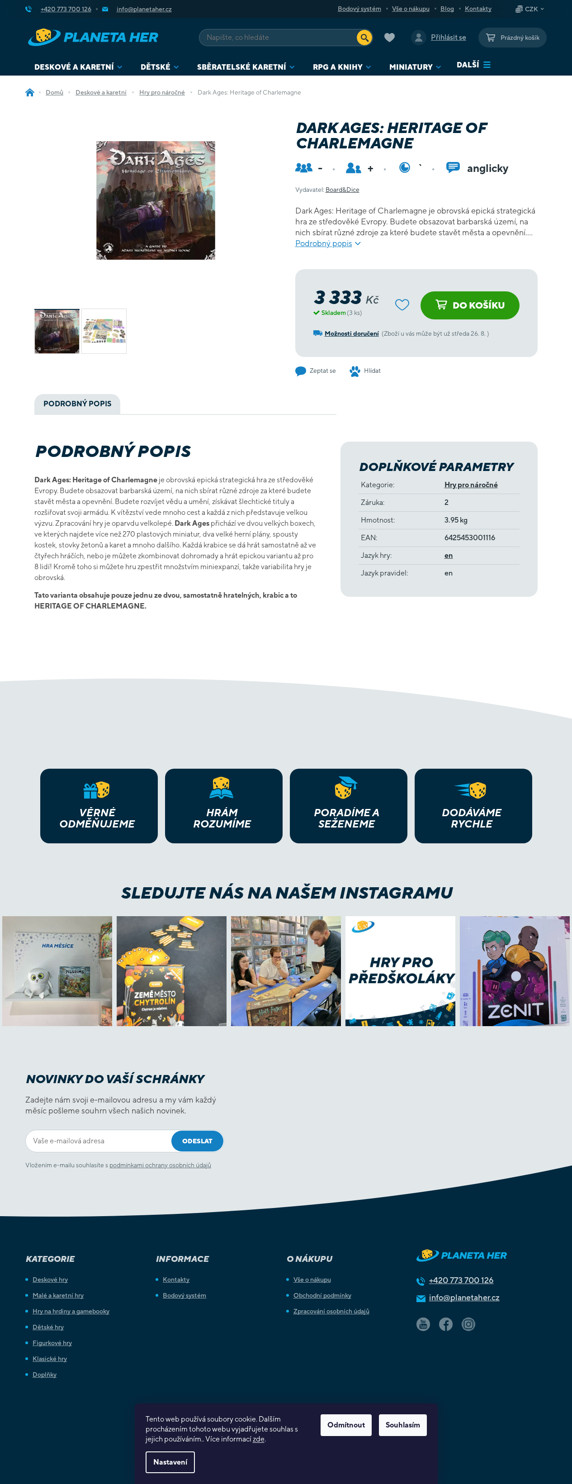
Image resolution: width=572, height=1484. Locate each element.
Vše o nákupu (411, 8)
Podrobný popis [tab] (77, 404)
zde (259, 1439)
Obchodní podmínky (322, 1295)
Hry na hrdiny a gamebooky (71, 1311)
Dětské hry (48, 1327)
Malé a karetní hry (58, 1295)
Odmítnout (346, 1425)
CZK (531, 9)
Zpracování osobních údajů (331, 1311)
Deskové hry (50, 1279)
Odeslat (197, 1141)
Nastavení (170, 1462)
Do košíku (479, 305)
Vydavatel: (327, 189)
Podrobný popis (323, 243)
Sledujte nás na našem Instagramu (286, 892)
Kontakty (478, 8)
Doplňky (45, 1374)
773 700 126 (461, 1280)
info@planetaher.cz (464, 1297)
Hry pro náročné (471, 484)
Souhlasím (403, 1425)
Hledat (364, 37)
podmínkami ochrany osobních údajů (160, 1165)
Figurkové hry (52, 1342)
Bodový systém (359, 8)
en (448, 555)
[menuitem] (78, 67)
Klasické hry (50, 1358)
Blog (447, 8)
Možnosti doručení (352, 333)
